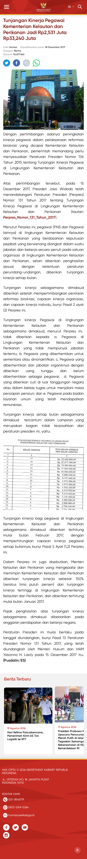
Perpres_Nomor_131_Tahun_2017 (29, 217)
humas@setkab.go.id (20, 815)
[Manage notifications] (77, 850)
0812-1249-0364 (18, 807)
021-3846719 (15, 799)
